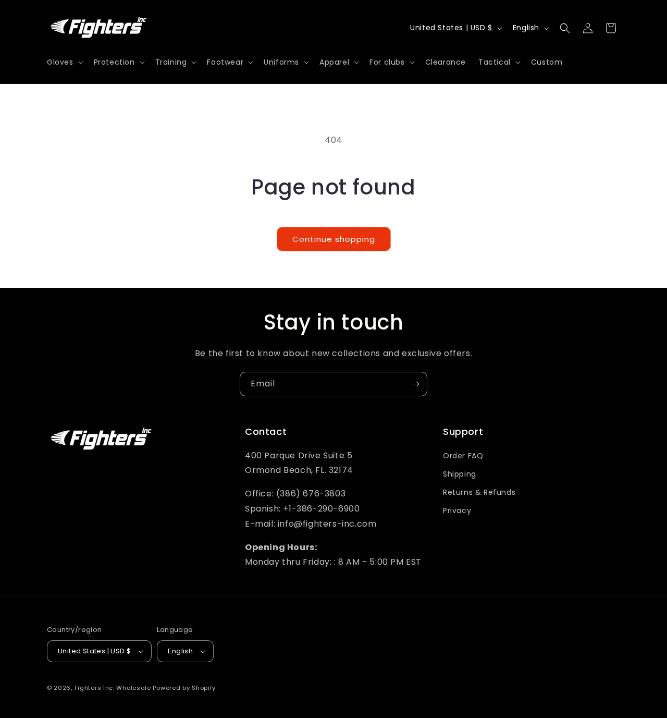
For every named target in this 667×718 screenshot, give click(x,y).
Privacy (457, 510)
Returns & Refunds (479, 492)
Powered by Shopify (184, 688)
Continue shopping (333, 239)
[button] (64, 62)
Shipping (459, 474)
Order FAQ (463, 456)
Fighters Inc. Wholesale (113, 688)
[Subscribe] (415, 384)
